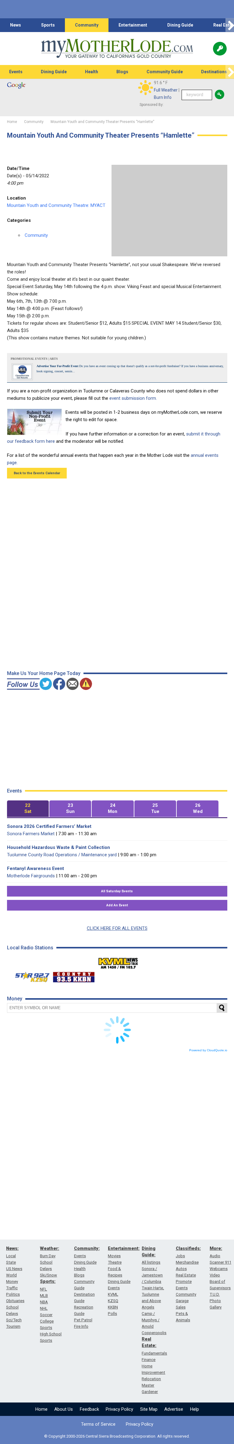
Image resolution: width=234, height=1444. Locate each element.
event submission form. (133, 398)
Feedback (89, 1409)
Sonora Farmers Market (31, 833)
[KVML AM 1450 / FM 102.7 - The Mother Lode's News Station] (118, 961)
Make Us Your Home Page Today (43, 673)
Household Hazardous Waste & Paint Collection (58, 847)
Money (12, 1281)
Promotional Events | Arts (34, 358)
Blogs (122, 71)
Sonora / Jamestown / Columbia (152, 1275)
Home (41, 1409)
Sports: (47, 1281)
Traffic (12, 1288)
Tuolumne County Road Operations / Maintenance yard (62, 854)
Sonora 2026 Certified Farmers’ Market (49, 826)
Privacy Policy (119, 1409)
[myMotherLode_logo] (117, 48)
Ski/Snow (48, 1275)
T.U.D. (215, 1294)
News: (12, 1248)
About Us (63, 1409)
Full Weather (166, 90)
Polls (112, 1313)
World (11, 1275)
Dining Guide (180, 25)
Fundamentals (154, 1353)
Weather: (49, 1248)
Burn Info (163, 97)
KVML (113, 1294)
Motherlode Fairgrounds (31, 876)
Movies (114, 1256)
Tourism (13, 1326)
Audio (215, 1256)
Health (91, 71)
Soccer (46, 1314)
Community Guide (165, 71)
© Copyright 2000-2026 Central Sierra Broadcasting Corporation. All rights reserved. (117, 1436)
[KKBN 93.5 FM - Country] (73, 975)
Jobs (180, 1256)
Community (86, 25)
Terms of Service (98, 1424)
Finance (148, 1359)
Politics (13, 1294)
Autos (181, 1268)
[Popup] (220, 49)
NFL (43, 1289)
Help (194, 1409)
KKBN (113, 1307)
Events (16, 71)
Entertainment (133, 25)
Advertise (173, 1409)
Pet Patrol (83, 1320)
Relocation (151, 1379)
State (11, 1262)
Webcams (219, 1268)
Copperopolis (154, 1332)
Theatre (115, 1262)
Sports (48, 25)
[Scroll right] (229, 25)
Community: (87, 1248)
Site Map (149, 1409)
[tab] (28, 808)
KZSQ (113, 1300)
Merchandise (187, 1262)
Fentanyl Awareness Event (35, 868)
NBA (44, 1302)
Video (215, 1275)
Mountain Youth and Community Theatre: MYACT (56, 205)
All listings (151, 1262)
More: (216, 1248)
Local (11, 1256)
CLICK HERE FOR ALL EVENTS (117, 928)
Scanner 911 (220, 1262)
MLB (44, 1295)
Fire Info (81, 1326)
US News (14, 1268)
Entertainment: (124, 1248)
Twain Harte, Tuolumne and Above (153, 1294)
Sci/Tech (14, 1320)
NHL (44, 1308)
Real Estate (186, 1275)
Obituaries (15, 1300)
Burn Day (47, 1256)
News (15, 25)
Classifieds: (188, 1248)
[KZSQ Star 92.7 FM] (29, 975)
